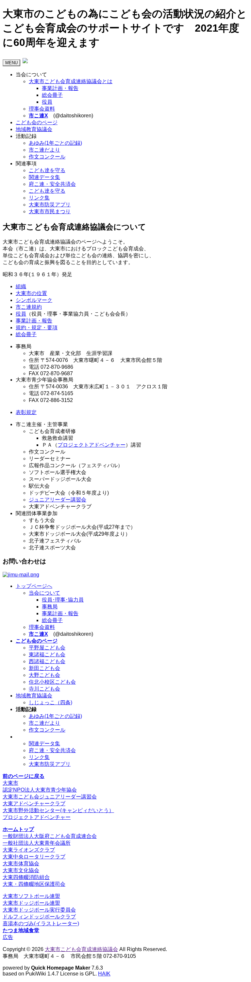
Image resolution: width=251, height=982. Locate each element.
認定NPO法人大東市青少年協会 (40, 790)
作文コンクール (47, 156)
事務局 (50, 606)
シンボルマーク (34, 300)
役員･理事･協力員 (63, 600)
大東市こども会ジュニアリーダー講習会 (50, 796)
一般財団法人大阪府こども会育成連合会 (50, 836)
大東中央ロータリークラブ (34, 856)
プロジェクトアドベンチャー (92, 445)
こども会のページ (37, 122)
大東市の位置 (31, 293)
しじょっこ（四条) (50, 702)
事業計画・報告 (60, 88)
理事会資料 (42, 109)
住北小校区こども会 (52, 682)
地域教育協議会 (34, 129)
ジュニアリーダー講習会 (57, 499)
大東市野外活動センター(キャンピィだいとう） (58, 810)
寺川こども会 (44, 689)
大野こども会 (44, 675)
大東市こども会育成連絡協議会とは (70, 81)
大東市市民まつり (50, 211)
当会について (44, 593)
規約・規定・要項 (37, 327)
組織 (21, 286)
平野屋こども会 (47, 647)
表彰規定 (26, 412)
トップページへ (34, 586)
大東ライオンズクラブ (29, 850)
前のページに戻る (23, 776)
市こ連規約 (29, 307)
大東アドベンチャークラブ (34, 803)
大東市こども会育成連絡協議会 (81, 949)
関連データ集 (44, 177)
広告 (8, 937)
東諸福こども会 (47, 654)
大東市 (10, 783)
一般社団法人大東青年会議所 (37, 843)
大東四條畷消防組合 (26, 877)
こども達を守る (47, 170)
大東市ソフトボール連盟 (31, 896)
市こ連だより (44, 150)
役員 (47, 102)
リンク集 (39, 198)
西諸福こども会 (47, 661)
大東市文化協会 (21, 870)
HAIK (104, 973)
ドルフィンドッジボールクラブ (39, 916)
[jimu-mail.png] (21, 574)
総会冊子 (52, 95)
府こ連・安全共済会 (52, 184)
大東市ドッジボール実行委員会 (39, 910)
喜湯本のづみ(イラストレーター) (41, 923)
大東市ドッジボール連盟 (31, 903)
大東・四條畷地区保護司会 (34, 884)
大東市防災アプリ (50, 204)
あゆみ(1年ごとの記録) (55, 143)
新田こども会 (44, 668)
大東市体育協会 (21, 863)
